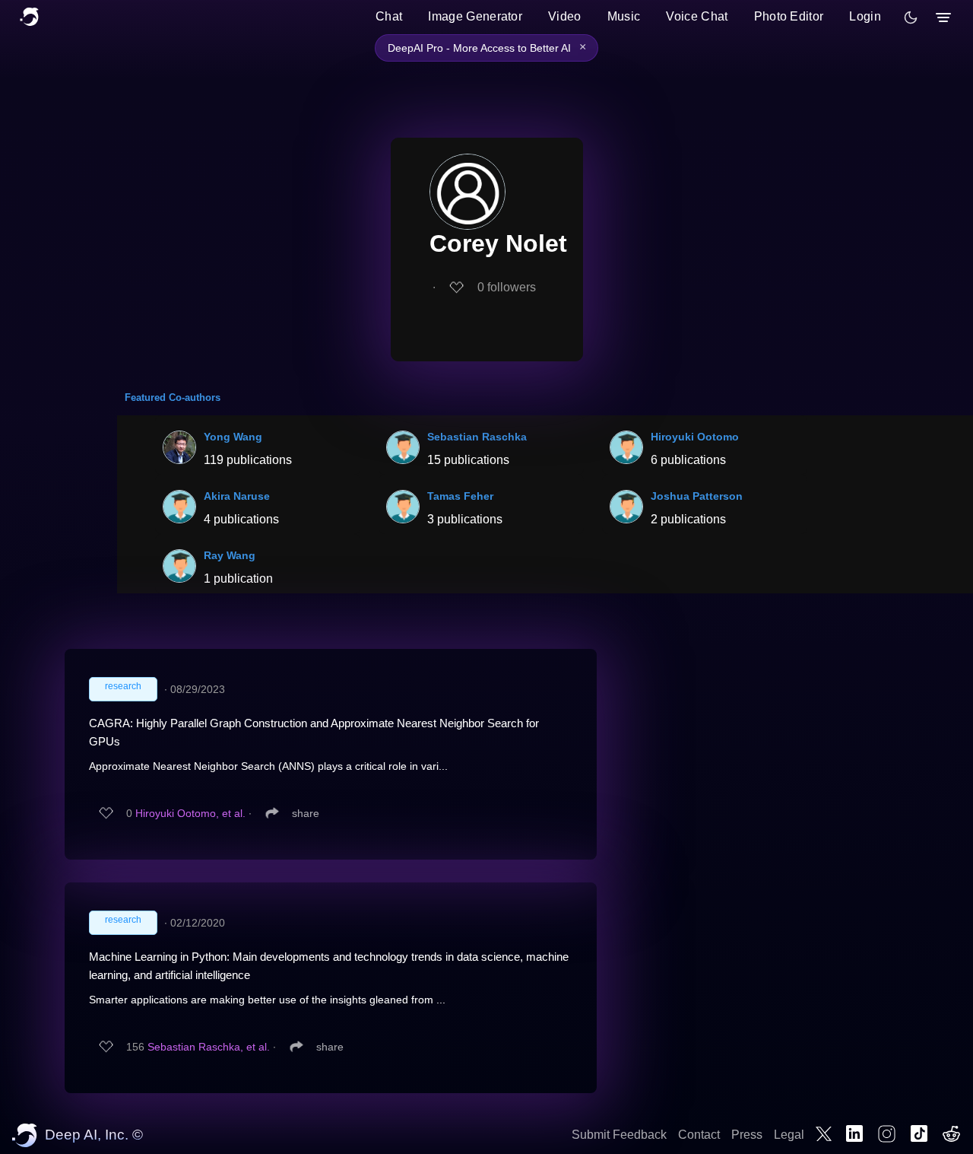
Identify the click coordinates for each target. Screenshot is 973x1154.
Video (565, 16)
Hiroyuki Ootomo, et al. (190, 813)
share (305, 813)
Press (746, 1134)
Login (865, 16)
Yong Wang (233, 437)
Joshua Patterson (697, 496)
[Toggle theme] (911, 17)
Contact (699, 1134)
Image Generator (475, 16)
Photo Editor (789, 16)
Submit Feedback (619, 1134)
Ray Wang (229, 555)
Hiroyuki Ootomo (695, 437)
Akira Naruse (237, 496)
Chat (389, 16)
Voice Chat (696, 16)
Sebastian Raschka (477, 437)
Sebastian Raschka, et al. (208, 1047)
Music (624, 16)
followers (506, 287)
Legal (789, 1134)
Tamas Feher (460, 496)
